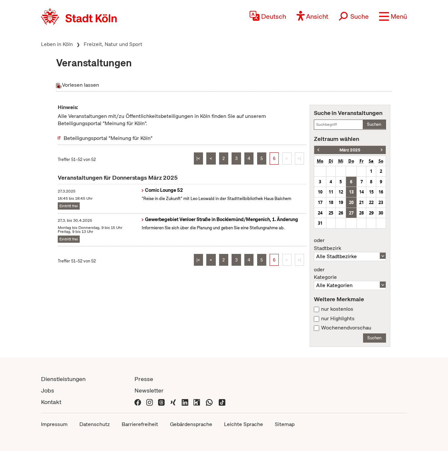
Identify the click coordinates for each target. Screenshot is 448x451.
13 (351, 192)
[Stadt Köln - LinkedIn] (185, 402)
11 (331, 192)
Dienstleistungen (63, 379)
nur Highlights (338, 318)
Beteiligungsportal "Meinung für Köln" (108, 138)
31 (320, 223)
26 (340, 213)
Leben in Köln (57, 44)
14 (361, 192)
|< (198, 158)
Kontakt (51, 402)
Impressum (54, 424)
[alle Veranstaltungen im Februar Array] (318, 150)
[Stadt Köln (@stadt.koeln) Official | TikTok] (222, 402)
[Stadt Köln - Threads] (161, 402)
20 (351, 202)
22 (371, 202)
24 (320, 213)
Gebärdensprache (191, 424)
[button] (393, 16)
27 (351, 213)
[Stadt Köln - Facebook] (137, 402)
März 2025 (349, 150)
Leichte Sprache (243, 424)
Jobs (47, 390)
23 (380, 202)
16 (380, 192)
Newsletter (149, 390)
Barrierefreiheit (140, 424)
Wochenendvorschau (346, 327)
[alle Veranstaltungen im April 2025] (381, 150)
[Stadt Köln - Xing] (173, 402)
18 (331, 202)
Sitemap (285, 424)
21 (361, 202)
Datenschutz (94, 424)
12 (340, 192)
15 (371, 192)
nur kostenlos (337, 309)
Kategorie (325, 273)
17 (320, 202)
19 (340, 202)
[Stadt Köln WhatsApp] (209, 402)
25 (331, 213)
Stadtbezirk (327, 244)
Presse (143, 379)
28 (361, 213)
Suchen (374, 124)
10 (320, 192)
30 (380, 213)
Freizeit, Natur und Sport (113, 44)
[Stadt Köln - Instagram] (149, 402)
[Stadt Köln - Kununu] (196, 402)
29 (371, 213)
